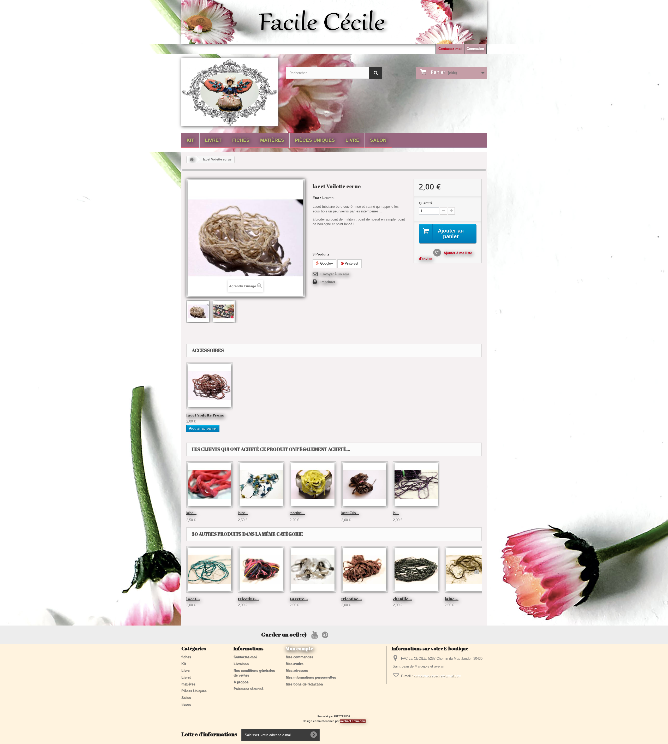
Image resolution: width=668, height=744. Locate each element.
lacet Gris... (350, 513)
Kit (190, 140)
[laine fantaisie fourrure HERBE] (468, 569)
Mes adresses (297, 670)
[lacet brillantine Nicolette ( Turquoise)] (209, 569)
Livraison (241, 664)
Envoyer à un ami (334, 274)
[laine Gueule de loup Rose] (209, 484)
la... (396, 513)
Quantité (425, 203)
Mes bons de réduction (304, 684)
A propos (241, 682)
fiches (240, 140)
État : (317, 198)
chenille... (402, 598)
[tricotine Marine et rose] (261, 569)
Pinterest (351, 263)
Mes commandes (299, 657)
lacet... (193, 598)
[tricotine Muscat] (364, 569)
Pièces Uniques (315, 140)
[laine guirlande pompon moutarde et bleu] (261, 484)
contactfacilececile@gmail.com (437, 676)
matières (272, 140)
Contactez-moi (450, 49)
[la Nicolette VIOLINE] (416, 484)
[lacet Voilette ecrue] (198, 311)
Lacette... (299, 598)
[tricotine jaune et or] (313, 484)
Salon (378, 140)
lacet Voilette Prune (205, 415)
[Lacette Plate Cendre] (313, 569)
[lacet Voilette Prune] (209, 385)
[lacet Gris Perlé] (364, 484)
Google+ (326, 263)
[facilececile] (229, 92)
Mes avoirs (294, 664)
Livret (213, 140)
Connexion (475, 49)
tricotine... (297, 513)
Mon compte (299, 648)
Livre (352, 140)
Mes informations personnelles (311, 677)
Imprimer (327, 282)
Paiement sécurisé (248, 689)
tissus (186, 704)
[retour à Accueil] (192, 159)
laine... (191, 513)
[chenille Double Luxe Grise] (416, 569)
